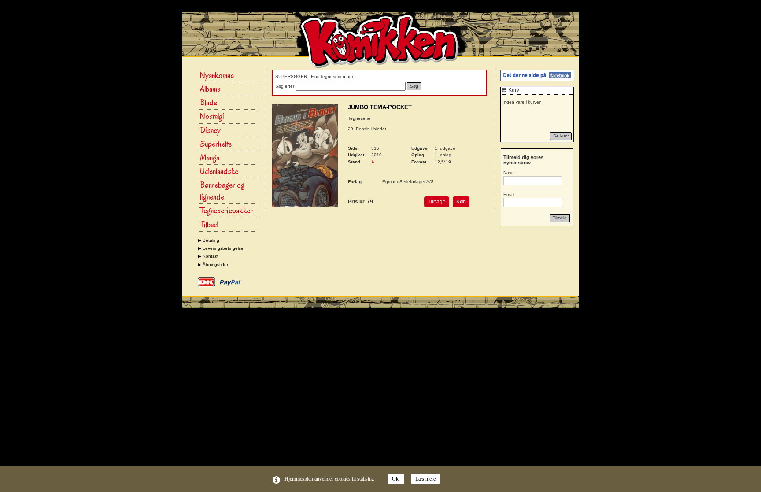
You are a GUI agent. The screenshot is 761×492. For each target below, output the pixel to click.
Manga (209, 157)
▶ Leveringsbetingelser (221, 248)
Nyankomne (217, 75)
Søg (414, 86)
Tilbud (209, 224)
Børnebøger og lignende (222, 191)
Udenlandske (219, 171)
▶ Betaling (208, 240)
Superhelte (216, 144)
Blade (208, 102)
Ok (396, 479)
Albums (210, 89)
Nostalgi (212, 116)
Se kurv (561, 135)
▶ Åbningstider (213, 264)
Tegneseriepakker (226, 210)
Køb (461, 202)
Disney (210, 130)
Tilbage (437, 202)
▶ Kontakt (208, 256)
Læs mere (425, 479)
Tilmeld (560, 217)
